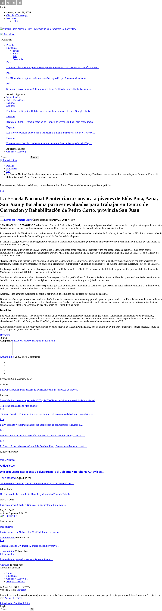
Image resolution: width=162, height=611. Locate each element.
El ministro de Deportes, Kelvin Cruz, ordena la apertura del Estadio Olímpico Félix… (49, 111)
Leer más (17, 598)
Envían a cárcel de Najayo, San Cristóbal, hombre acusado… (30, 532)
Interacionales (13, 97)
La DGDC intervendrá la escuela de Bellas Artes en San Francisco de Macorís (39, 389)
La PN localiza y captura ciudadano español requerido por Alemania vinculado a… (47, 78)
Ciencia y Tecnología (17, 15)
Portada (10, 45)
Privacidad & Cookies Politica (15, 603)
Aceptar (8, 598)
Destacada (5, 335)
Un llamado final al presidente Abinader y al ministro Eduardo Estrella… (36, 494)
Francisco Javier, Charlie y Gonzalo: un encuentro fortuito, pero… (33, 505)
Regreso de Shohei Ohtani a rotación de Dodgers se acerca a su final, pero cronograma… (50, 122)
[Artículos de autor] (6, 354)
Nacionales (11, 18)
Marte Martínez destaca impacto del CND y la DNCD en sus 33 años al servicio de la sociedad (47, 400)
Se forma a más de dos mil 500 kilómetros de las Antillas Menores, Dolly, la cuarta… (48, 89)
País (15, 56)
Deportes (10, 103)
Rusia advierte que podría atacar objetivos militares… (26, 559)
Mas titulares (6, 526)
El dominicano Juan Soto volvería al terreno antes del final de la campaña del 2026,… (49, 143)
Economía (18, 59)
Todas (16, 50)
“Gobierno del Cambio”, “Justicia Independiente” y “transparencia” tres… (37, 483)
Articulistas (7, 465)
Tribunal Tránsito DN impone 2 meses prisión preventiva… (29, 545)
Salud (15, 21)
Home (9, 573)
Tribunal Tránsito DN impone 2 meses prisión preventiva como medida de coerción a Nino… (52, 67)
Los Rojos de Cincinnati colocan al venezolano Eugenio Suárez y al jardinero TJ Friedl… (51, 132)
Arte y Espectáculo (15, 100)
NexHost (21, 589)
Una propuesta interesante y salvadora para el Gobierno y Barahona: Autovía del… (52, 471)
